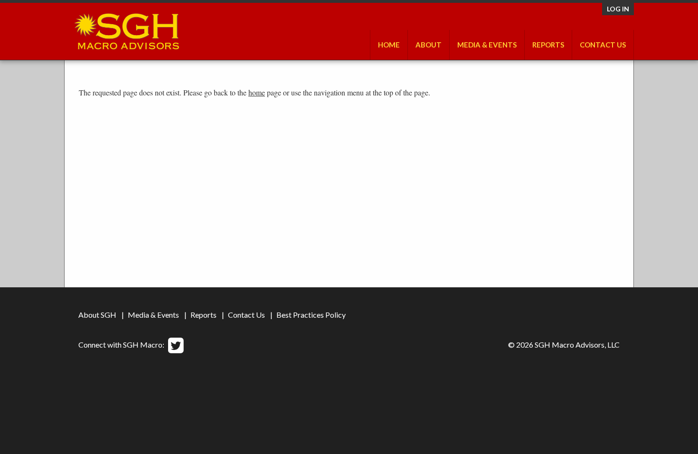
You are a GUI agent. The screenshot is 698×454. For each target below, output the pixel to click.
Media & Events (487, 44)
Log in (618, 9)
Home (389, 44)
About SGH (97, 314)
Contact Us (603, 44)
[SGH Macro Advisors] (126, 29)
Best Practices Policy (311, 314)
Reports (203, 314)
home (256, 92)
